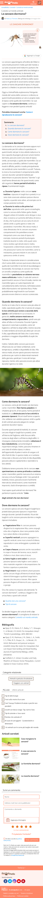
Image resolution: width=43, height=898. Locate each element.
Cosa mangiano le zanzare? (28, 740)
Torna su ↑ (21, 867)
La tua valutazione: (21, 830)
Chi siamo (27, 890)
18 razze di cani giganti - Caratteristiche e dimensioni (19, 722)
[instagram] (14, 881)
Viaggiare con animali (21, 683)
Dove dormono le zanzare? (18, 135)
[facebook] (5, 881)
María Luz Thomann (12, 19)
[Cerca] (39, 3)
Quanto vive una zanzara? (15, 601)
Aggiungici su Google (33, 56)
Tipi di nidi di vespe (11, 695)
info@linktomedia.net (17, 855)
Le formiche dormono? (30, 764)
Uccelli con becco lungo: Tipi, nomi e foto (20, 709)
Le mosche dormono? (30, 776)
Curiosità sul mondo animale (24, 7)
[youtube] (19, 881)
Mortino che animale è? (13, 717)
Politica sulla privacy (9, 896)
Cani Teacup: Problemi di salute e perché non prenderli (21, 705)
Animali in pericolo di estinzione (21, 678)
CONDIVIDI (33, 4)
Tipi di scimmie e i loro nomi (15, 713)
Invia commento (32, 840)
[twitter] (10, 881)
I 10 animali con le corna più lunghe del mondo (21, 727)
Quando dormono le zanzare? (19, 128)
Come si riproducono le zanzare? (17, 114)
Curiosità (12, 7)
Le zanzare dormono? (15, 125)
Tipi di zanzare (11, 604)
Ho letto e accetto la (13, 839)
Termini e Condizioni (27, 893)
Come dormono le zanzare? (18, 131)
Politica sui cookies (22, 896)
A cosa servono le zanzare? (28, 752)
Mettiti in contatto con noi (11, 893)
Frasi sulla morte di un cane (15, 699)
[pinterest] (23, 881)
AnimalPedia (5, 7)
